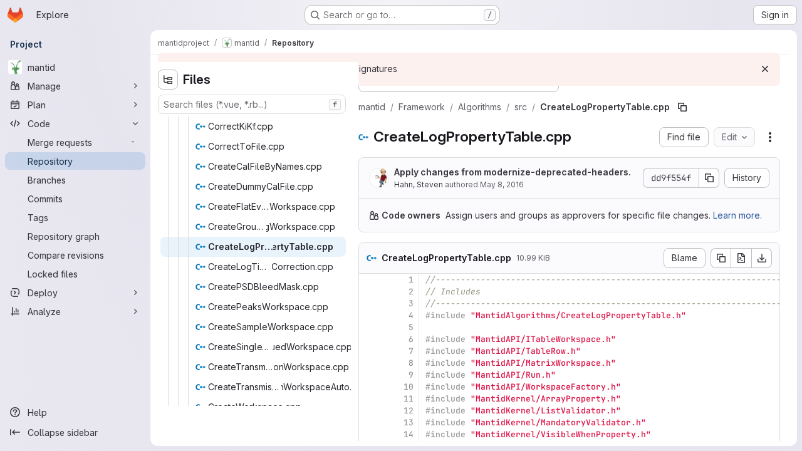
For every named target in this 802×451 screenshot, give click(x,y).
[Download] (762, 258)
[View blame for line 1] (369, 280)
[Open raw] (741, 258)
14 (409, 434)
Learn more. (737, 215)
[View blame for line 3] (369, 303)
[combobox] (252, 104)
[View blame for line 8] (369, 363)
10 (409, 386)
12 (409, 410)
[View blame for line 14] (369, 434)
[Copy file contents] (721, 258)
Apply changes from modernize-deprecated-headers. (512, 172)
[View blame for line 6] (369, 339)
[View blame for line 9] (369, 375)
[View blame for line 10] (369, 387)
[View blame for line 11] (369, 399)
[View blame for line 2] (369, 292)
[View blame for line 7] (369, 351)
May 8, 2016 (502, 184)
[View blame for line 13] (369, 422)
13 (409, 422)
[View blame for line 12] (369, 411)
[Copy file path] (682, 107)
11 (409, 398)
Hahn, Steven (418, 184)
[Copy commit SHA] (709, 178)
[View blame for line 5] (369, 327)
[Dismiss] (765, 68)
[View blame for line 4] (369, 315)
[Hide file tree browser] (168, 80)
